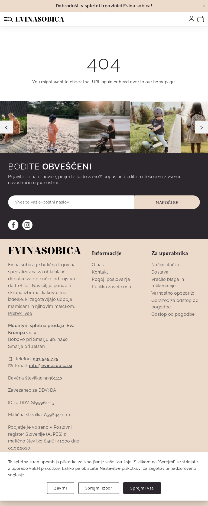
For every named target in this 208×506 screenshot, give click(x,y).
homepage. (164, 81)
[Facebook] (13, 225)
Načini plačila (165, 264)
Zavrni (60, 488)
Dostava (160, 272)
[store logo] (39, 19)
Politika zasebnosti (111, 286)
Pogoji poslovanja (111, 279)
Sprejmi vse (142, 488)
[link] (191, 19)
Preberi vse (20, 313)
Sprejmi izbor (98, 488)
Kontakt (100, 272)
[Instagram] (27, 225)
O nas (98, 264)
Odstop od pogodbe (173, 314)
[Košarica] (200, 19)
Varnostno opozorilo (173, 293)
